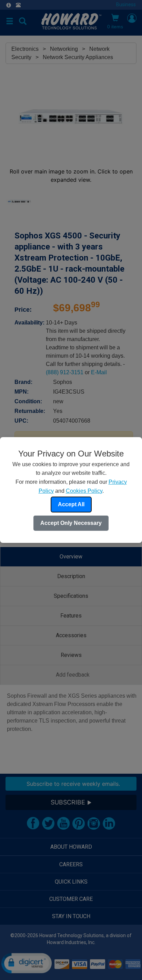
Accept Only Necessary (71, 523)
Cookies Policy (84, 491)
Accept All (71, 504)
